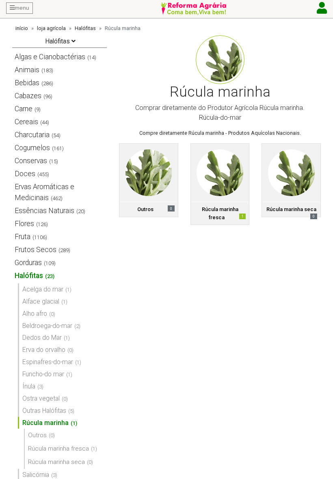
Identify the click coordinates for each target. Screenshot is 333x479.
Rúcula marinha (45, 423)
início (21, 28)
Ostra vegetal (41, 398)
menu (22, 7)
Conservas (31, 161)
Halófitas (85, 28)
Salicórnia (35, 475)
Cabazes (28, 96)
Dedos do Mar (42, 337)
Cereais (26, 122)
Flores (24, 224)
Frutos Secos (35, 250)
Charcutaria (32, 135)
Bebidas (27, 83)
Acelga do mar (42, 289)
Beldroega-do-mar (47, 326)
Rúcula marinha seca (56, 462)
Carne (23, 109)
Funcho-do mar (43, 374)
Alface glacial (40, 301)
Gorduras (28, 263)
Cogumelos (32, 148)
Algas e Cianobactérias (50, 57)
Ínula (28, 386)
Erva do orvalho (43, 350)
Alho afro (34, 313)
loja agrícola (51, 28)
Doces (25, 174)
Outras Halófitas (44, 410)
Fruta (22, 237)
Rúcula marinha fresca (58, 448)
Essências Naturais (44, 211)
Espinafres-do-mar (47, 362)
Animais (27, 70)
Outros (37, 435)
